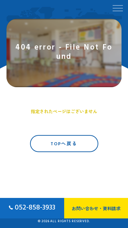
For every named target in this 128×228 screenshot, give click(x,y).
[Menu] (117, 7)
